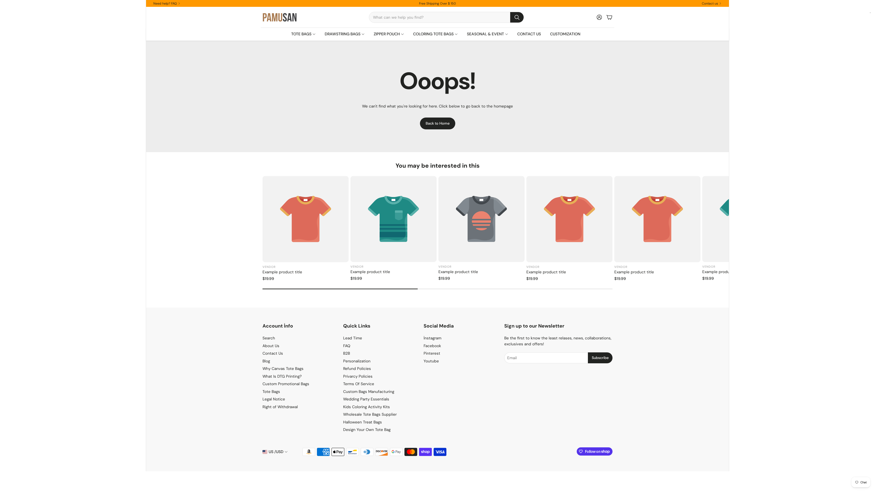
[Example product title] (305, 219)
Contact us (710, 3)
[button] (446, 17)
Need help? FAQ (165, 3)
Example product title (282, 271)
